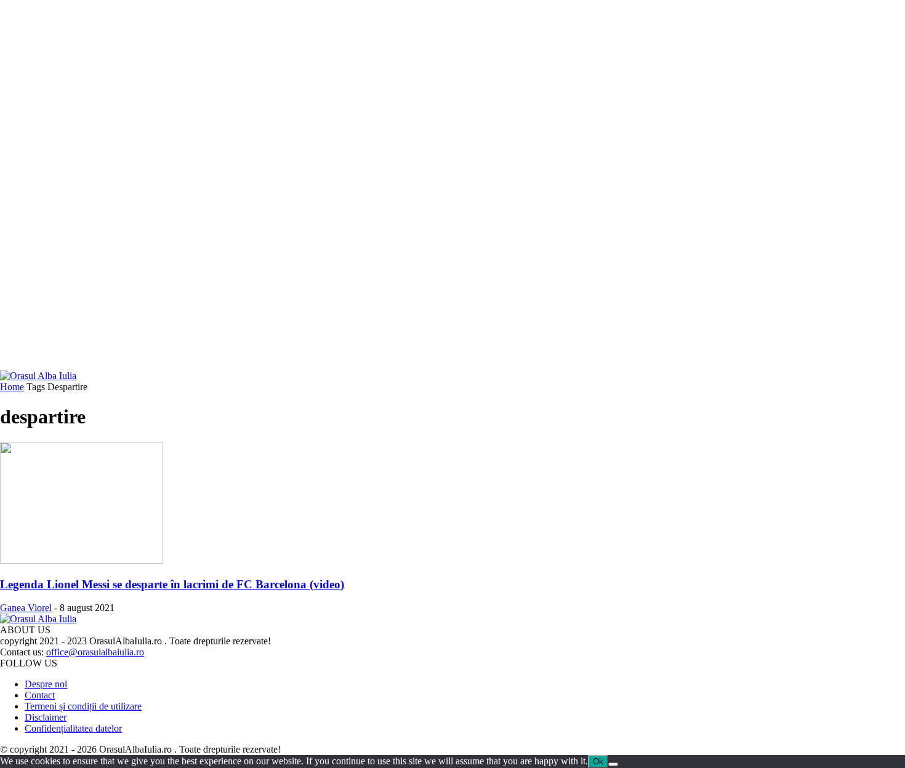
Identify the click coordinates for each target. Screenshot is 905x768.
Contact (40, 695)
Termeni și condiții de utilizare (83, 706)
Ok (598, 761)
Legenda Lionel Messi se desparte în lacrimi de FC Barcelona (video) (172, 584)
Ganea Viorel (26, 607)
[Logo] (38, 375)
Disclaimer (45, 717)
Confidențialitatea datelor (73, 728)
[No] (613, 764)
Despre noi (46, 684)
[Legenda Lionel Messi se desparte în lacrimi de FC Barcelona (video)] (81, 560)
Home (12, 387)
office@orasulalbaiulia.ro (95, 652)
